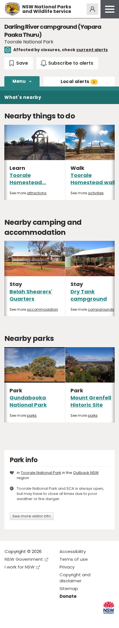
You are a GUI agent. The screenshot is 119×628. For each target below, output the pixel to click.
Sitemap (69, 588)
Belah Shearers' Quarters (31, 295)
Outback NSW (86, 472)
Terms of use (74, 559)
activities (96, 193)
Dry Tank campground (88, 295)
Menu (19, 81)
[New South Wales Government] (108, 607)
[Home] (12, 9)
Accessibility (73, 551)
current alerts (92, 50)
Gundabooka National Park (28, 401)
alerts (78, 81)
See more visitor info (31, 516)
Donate (68, 596)
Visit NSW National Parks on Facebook (10, 619)
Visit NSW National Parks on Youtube (34, 619)
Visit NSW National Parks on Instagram (22, 619)
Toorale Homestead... (28, 179)
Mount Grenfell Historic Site (90, 401)
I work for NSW (20, 567)
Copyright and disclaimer (75, 578)
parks (32, 415)
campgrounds (101, 309)
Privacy (67, 567)
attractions (37, 193)
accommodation (42, 309)
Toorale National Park (41, 472)
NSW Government (24, 559)
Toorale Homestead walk (93, 179)
